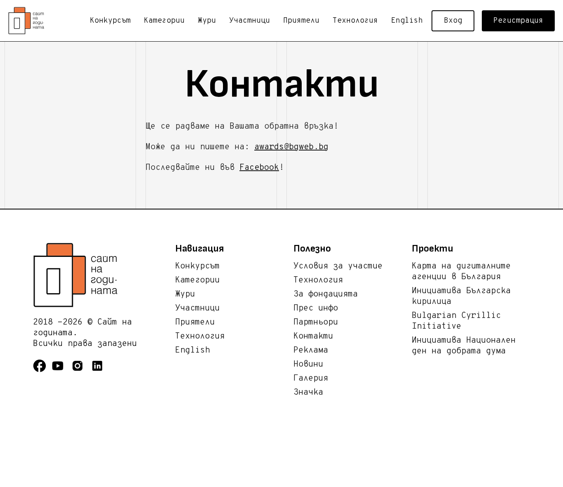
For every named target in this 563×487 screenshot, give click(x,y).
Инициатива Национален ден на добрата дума (464, 346)
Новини (308, 364)
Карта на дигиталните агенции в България (461, 271)
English (407, 21)
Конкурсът (110, 21)
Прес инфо (315, 308)
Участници (249, 21)
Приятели (301, 21)
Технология (355, 21)
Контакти (313, 336)
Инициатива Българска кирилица (461, 296)
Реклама (310, 350)
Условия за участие (337, 266)
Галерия (310, 378)
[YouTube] (61, 371)
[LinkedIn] (100, 371)
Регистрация (518, 21)
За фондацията (325, 294)
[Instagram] (81, 371)
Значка (308, 392)
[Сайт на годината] (104, 275)
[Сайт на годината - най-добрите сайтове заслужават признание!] (28, 20)
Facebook (259, 167)
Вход (453, 21)
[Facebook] (42, 371)
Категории (164, 21)
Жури (207, 21)
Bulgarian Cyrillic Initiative (456, 321)
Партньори (315, 322)
